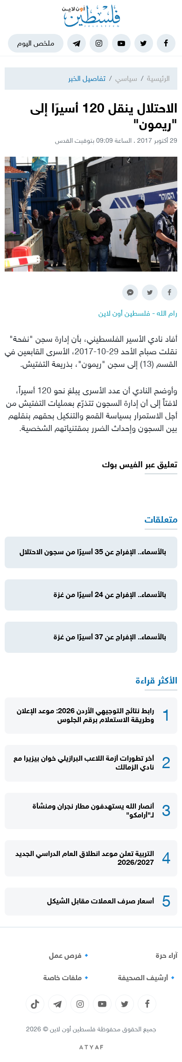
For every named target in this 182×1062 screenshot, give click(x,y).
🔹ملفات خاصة (67, 978)
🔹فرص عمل (70, 955)
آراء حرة (166, 955)
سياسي (126, 78)
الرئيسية (158, 78)
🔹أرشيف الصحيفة (147, 978)
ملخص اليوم (35, 43)
